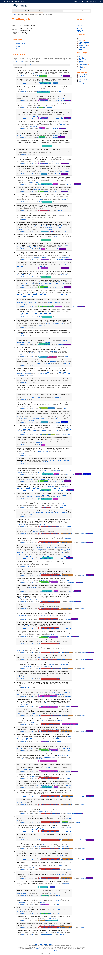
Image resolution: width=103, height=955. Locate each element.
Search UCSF (85, 1)
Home (15, 11)
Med (44, 83)
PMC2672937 (52, 918)
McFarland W (30, 496)
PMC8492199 (24, 432)
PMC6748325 (67, 556)
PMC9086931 (64, 275)
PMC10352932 (65, 171)
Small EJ (21, 229)
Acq (49, 526)
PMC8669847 (58, 397)
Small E (56, 418)
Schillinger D (22, 902)
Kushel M (25, 488)
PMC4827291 (30, 722)
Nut (45, 934)
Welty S (64, 283)
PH (65, 76)
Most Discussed (39, 65)
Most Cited (30, 65)
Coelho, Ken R (82, 76)
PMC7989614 (67, 479)
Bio (41, 920)
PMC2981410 (52, 893)
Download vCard (24, 34)
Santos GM (27, 626)
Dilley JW (42, 829)
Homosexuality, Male (82, 24)
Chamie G (44, 430)
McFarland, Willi (84, 44)
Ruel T (62, 549)
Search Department (83, 83)
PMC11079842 (34, 116)
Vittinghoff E (43, 615)
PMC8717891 (66, 373)
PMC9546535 (59, 247)
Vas (44, 210)
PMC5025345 (48, 666)
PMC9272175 (63, 294)
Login (15, 14)
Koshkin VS (62, 227)
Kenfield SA (27, 229)
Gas (45, 913)
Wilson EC (65, 495)
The (52, 356)
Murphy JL (68, 827)
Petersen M (46, 556)
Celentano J (28, 373)
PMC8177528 (40, 472)
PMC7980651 (64, 505)
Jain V (34, 430)
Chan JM (33, 226)
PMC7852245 (30, 514)
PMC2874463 (43, 902)
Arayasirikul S (64, 664)
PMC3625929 (40, 885)
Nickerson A (52, 283)
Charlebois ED (67, 429)
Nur (54, 83)
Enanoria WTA (22, 285)
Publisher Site (25, 154)
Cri (43, 408)
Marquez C (20, 554)
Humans (56, 76)
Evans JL (55, 236)
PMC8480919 (39, 442)
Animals (72, 582)
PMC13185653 (48, 229)
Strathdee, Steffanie (82, 62)
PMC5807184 (33, 599)
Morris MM (20, 334)
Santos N (61, 504)
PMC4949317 (20, 676)
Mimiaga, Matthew (82, 57)
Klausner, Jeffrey (84, 64)
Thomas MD (25, 313)
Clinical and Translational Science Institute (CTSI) (42, 944)
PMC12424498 (60, 98)
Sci (42, 128)
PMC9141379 (24, 304)
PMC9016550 (20, 354)
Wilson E (35, 713)
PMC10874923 (57, 135)
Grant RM (19, 694)
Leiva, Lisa (81, 78)
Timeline (48, 65)
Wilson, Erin (83, 47)
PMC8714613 (67, 363)
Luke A (60, 226)
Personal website (20, 43)
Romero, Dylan (83, 79)
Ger (41, 137)
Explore (80, 31)
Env (46, 306)
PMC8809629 (48, 342)
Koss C (63, 552)
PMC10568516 (51, 161)
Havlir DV (55, 430)
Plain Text (66, 65)
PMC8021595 (42, 524)
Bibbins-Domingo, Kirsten (83, 39)
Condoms (79, 28)
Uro (51, 231)
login (46, 60)
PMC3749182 (67, 785)
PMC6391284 (65, 580)
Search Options (38, 11)
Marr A (62, 598)
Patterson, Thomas (82, 67)
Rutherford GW (30, 283)
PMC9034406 (20, 314)
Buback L (58, 283)
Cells (60, 76)
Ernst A (66, 372)
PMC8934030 (41, 325)
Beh (65, 533)
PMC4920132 (59, 694)
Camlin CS (40, 549)
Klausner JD (66, 883)
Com (47, 434)
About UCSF (77, 1)
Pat (51, 887)
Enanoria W (40, 373)
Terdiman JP (20, 911)
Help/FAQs (28, 11)
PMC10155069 (65, 199)
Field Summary (57, 65)
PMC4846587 (55, 713)
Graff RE (31, 353)
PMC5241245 (24, 704)
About (21, 11)
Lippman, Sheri (84, 45)
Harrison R (57, 470)
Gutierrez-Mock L (44, 283)
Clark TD (56, 547)
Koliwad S (19, 294)
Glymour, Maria (84, 42)
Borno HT (48, 226)
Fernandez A (60, 372)
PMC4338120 (66, 748)
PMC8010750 (20, 453)
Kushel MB (22, 238)
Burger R (67, 551)
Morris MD (37, 496)
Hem (43, 895)
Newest (16, 65)
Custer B (25, 893)
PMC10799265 (34, 144)
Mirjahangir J (20, 373)
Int (45, 240)
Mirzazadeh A (46, 495)
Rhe (44, 904)
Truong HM (60, 755)
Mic (43, 887)
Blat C (18, 283)
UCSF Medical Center (95, 1)
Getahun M (20, 552)
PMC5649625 (20, 617)
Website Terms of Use (35, 948)
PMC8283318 (45, 462)
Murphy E (19, 893)
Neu (43, 174)
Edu (41, 107)
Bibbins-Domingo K (42, 257)
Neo (43, 231)
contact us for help (18, 61)
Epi (42, 76)
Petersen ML (26, 429)
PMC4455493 (24, 739)
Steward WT (39, 694)
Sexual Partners (81, 27)
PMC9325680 (41, 266)
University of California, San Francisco (14, 1)
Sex (48, 696)
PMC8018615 (57, 496)
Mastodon (18, 49)
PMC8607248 (30, 420)
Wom (45, 507)
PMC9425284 (42, 238)
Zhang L (43, 226)
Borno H (23, 418)
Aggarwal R (48, 227)
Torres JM (35, 74)
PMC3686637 (65, 846)
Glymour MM (42, 74)
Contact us (57, 951)
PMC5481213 (53, 634)
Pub (43, 100)
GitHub (18, 46)
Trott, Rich (81, 81)
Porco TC (49, 615)
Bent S (59, 909)
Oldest (22, 65)
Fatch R (54, 692)
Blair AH (48, 372)
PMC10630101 (41, 759)
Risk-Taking (80, 30)
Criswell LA (58, 900)
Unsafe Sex (80, 25)
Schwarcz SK (56, 827)
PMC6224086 (47, 589)
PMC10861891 (34, 126)
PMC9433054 (65, 257)
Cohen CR (19, 430)
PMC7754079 (56, 488)
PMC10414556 (34, 182)
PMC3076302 (30, 867)
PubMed (23, 76)
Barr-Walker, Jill (83, 74)
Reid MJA (61, 282)
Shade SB (67, 549)
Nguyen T (19, 488)
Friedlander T (55, 227)
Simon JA (48, 932)
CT (64, 422)
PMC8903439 (43, 285)
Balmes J (44, 470)
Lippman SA (22, 524)
